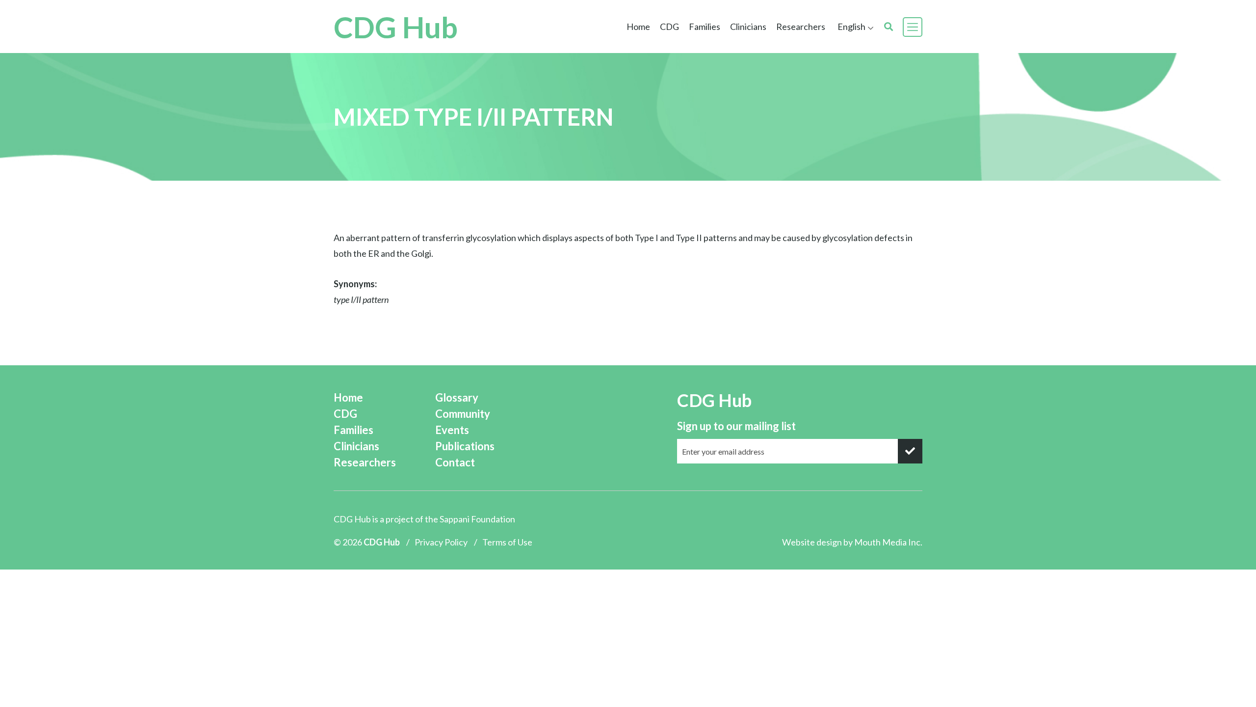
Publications (465, 446)
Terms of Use (507, 542)
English (851, 26)
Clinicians (356, 446)
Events (452, 429)
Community (462, 413)
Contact (455, 462)
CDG (345, 413)
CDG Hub (396, 27)
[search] (888, 26)
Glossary (456, 397)
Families (353, 429)
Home (638, 26)
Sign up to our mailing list (736, 426)
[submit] (910, 451)
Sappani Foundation (477, 519)
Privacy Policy (441, 542)
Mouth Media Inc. (888, 542)
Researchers (800, 26)
